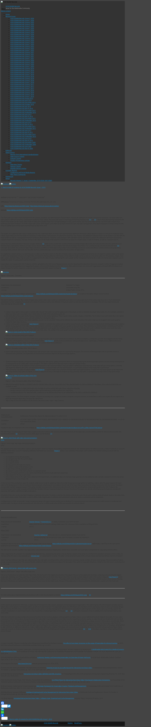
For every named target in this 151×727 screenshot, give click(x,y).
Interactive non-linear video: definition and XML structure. (42, 674)
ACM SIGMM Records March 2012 (21, 125)
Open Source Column (17, 157)
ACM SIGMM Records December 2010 (23, 135)
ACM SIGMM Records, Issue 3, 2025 (22, 24)
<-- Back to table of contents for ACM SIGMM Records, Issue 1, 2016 (23, 187)
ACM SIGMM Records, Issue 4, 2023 (22, 38)
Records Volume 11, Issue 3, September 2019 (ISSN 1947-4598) (31, 181)
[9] (84, 629)
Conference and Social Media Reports (22, 173)
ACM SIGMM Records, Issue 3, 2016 (22, 92)
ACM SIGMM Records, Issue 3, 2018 (22, 78)
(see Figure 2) (33, 324)
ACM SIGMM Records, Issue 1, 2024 (22, 36)
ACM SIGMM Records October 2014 (22, 104)
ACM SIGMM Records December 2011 (23, 127)
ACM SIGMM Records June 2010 (20, 139)
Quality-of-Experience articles (20, 161)
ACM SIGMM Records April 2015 (21, 100)
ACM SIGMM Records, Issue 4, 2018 (22, 76)
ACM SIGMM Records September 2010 (23, 137)
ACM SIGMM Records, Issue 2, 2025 (22, 26)
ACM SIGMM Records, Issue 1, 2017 (22, 88)
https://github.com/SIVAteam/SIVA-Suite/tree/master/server (71, 544)
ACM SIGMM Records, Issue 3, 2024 (22, 32)
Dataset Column (15, 159)
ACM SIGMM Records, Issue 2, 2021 (22, 56)
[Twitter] (12, 184)
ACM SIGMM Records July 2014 (20, 106)
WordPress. (78, 723)
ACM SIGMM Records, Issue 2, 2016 (22, 94)
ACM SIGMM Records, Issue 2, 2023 (22, 42)
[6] (16, 434)
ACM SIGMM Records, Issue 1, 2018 (22, 82)
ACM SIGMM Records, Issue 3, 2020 (22, 62)
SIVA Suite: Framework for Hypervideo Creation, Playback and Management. (61, 686)
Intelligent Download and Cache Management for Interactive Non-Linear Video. (52, 692)
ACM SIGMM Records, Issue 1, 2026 (22, 20)
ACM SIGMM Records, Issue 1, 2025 (22, 28)
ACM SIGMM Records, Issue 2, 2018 (22, 80)
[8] (90, 595)
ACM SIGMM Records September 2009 (23, 145)
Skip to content (6, 11)
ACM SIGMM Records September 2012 (23, 120)
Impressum (9, 177)
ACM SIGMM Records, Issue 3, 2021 (22, 54)
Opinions (8, 163)
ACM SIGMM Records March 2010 (21, 141)
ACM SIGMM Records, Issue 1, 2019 (22, 74)
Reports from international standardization (24, 155)
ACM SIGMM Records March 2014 (21, 108)
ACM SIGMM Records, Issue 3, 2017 (22, 84)
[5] (24, 304)
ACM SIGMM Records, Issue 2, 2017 (22, 86)
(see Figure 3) (49, 341)
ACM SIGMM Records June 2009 (20, 147)
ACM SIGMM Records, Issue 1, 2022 (22, 50)
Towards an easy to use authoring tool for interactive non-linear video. (69, 668)
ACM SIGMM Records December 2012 (23, 118)
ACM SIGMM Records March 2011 (21, 133)
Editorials (9, 151)
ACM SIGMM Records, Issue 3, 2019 (22, 70)
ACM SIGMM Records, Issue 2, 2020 (22, 64)
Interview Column (16, 165)
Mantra (70, 723)
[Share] (63, 715)
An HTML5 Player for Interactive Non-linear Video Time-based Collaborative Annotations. (81, 680)
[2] (95, 220)
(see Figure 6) (113, 577)
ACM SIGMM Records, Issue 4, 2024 (22, 30)
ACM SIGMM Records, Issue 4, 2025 (22, 22)
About (8, 179)
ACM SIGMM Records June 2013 (20, 114)
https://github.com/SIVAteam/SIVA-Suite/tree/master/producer (56, 294)
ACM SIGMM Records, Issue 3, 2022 (22, 46)
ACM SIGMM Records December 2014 (23, 102)
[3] (43, 244)
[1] (90, 220)
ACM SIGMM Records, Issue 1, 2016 (22, 96)
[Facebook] (5, 184)
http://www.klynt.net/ (24, 664)
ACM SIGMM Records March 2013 (21, 116)
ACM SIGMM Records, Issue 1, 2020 (22, 66)
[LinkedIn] (63, 709)
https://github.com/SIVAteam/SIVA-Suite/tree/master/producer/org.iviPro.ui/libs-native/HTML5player (69, 428)
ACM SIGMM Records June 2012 (20, 123)
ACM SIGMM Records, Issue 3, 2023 (22, 40)
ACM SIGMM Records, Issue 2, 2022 (22, 48)
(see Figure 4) (39, 370)
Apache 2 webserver (40, 535)
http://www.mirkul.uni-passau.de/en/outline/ (44, 206)
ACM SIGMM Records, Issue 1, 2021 (22, 58)
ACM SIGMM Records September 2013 (23, 112)
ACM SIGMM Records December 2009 (23, 143)
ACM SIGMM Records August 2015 (21, 98)
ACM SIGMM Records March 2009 (21, 149)
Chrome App (35, 556)
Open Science (10, 153)
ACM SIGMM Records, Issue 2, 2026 (22, 18)
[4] (118, 246)
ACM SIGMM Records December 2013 (23, 110)
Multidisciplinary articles (18, 169)
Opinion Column (15, 167)
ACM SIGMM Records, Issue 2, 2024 (22, 34)
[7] (51, 434)
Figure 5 (57, 451)
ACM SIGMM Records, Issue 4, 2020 (22, 60)
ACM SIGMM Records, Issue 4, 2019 (22, 68)
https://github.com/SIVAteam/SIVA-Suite (20, 210)
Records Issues (11, 16)
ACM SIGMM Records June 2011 (20, 131)
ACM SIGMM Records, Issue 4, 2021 (22, 52)
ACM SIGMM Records (13, 6)
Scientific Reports (11, 171)
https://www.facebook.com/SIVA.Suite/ (16, 206)
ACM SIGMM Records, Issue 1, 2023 (22, 44)
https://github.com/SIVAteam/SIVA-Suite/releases (17, 296)
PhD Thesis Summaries (18, 175)
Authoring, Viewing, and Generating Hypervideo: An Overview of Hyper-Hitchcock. (64, 657)
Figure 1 (64, 268)
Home (8, 14)
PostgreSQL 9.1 (46, 522)
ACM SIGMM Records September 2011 (23, 129)
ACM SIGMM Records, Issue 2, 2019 (22, 72)
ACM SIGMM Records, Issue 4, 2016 (22, 90)
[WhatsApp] (63, 712)
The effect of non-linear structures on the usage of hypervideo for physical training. (90, 643)
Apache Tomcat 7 (35, 522)
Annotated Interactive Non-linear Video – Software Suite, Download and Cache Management (44, 698)
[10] (89, 629)
